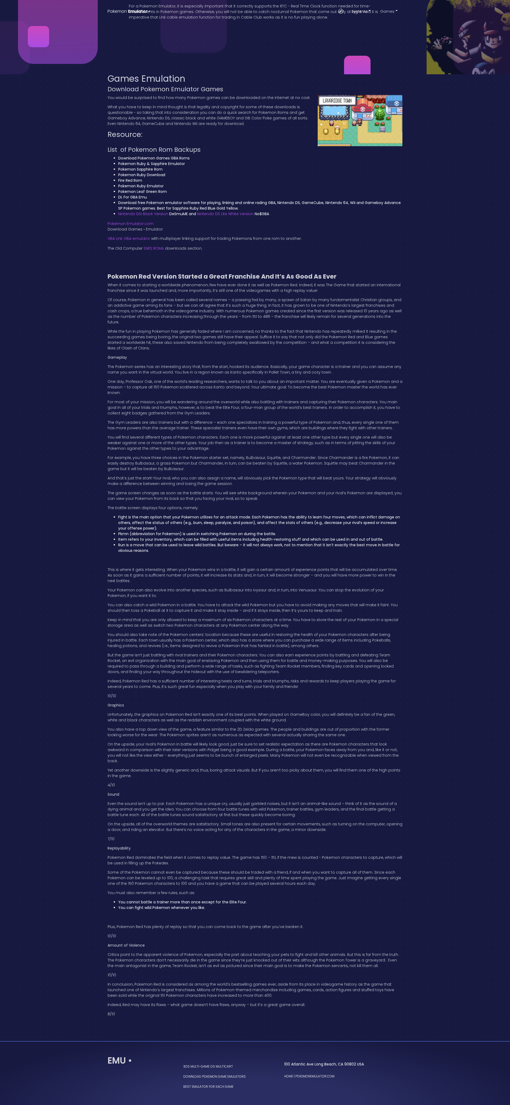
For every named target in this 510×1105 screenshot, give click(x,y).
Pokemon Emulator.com (131, 223)
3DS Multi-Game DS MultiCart (208, 1066)
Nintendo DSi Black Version (143, 213)
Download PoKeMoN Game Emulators (214, 1076)
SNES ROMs (154, 248)
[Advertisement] (255, 37)
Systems (359, 11)
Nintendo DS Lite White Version (225, 213)
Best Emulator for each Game (208, 1086)
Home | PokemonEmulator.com (309, 1076)
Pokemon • (129, 11)
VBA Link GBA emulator (129, 238)
